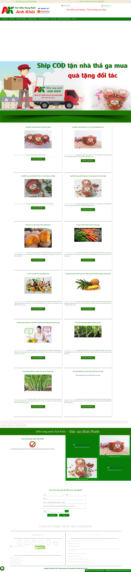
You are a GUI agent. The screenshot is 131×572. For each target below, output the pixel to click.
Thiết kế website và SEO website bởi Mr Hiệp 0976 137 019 (72, 568)
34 (100, 422)
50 (24, 425)
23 (66, 422)
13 (34, 422)
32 (94, 422)
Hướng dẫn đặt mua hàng (16, 563)
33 (97, 422)
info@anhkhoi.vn (76, 546)
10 (25, 422)
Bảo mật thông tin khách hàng (17, 557)
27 (78, 422)
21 (59, 422)
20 (56, 422)
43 (2, 425)
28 (81, 422)
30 (88, 422)
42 (126, 422)
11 (28, 422)
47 (14, 425)
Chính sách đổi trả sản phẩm (17, 560)
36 (107, 422)
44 (5, 425)
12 (31, 422)
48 (17, 425)
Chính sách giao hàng (15, 559)
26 (75, 422)
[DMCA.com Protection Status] (40, 548)
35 (104, 422)
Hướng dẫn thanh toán (15, 562)
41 (123, 422)
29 (85, 422)
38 (113, 422)
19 (53, 422)
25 (72, 422)
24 (69, 422)
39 (116, 422)
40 (119, 422)
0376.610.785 (76, 543)
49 (21, 425)
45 (8, 425)
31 (91, 422)
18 (50, 422)
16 (43, 422)
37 (110, 422)
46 (11, 425)
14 (37, 422)
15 (40, 422)
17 (47, 422)
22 (62, 422)
